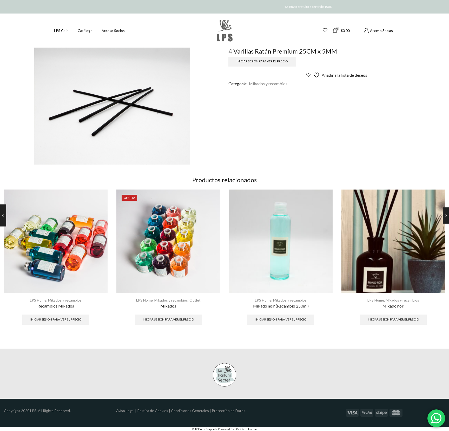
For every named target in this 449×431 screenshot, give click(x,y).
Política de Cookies (152, 410)
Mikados (168, 305)
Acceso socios (113, 30)
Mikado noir (393, 305)
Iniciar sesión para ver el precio (262, 61)
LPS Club (61, 30)
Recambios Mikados (55, 305)
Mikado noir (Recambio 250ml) (281, 305)
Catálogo (85, 30)
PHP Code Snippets (204, 429)
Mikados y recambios (268, 83)
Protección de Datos (228, 410)
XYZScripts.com (246, 429)
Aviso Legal (125, 410)
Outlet (195, 300)
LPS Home (38, 300)
